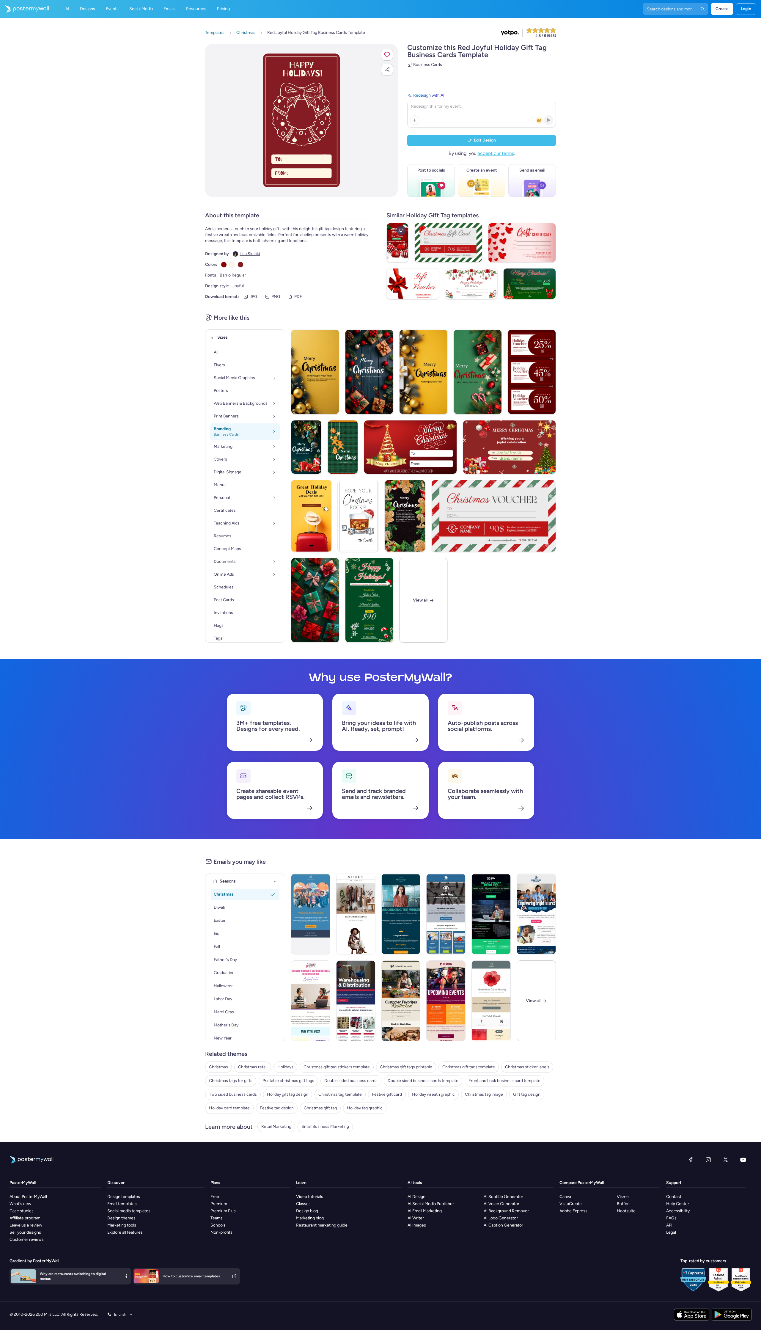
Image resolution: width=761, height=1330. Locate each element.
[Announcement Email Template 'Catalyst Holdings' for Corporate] (401, 914)
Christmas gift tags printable (406, 1067)
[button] (387, 55)
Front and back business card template (504, 1080)
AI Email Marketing (425, 1210)
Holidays (285, 1067)
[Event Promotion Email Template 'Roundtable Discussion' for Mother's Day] (310, 1000)
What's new (20, 1203)
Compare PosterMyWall (581, 1182)
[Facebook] (691, 1160)
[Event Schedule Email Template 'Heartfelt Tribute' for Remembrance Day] (491, 1000)
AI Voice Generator (501, 1203)
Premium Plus (223, 1210)
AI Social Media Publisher (431, 1203)
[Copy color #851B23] (240, 265)
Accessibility (678, 1210)
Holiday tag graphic (365, 1108)
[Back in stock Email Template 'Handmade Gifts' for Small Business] (401, 1000)
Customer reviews (27, 1239)
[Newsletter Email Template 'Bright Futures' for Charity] (536, 914)
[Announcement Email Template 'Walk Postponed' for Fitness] (310, 914)
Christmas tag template (340, 1094)
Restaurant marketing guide (322, 1225)
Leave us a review (26, 1225)
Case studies (22, 1210)
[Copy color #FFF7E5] (232, 265)
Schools (218, 1225)
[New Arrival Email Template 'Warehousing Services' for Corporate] (355, 1000)
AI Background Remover (506, 1210)
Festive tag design (277, 1108)
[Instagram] (708, 1160)
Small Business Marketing (325, 1126)
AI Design (416, 1196)
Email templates (122, 1203)
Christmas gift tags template (468, 1067)
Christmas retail (252, 1067)
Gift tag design (526, 1094)
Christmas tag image (484, 1094)
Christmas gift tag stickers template (337, 1067)
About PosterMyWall (28, 1196)
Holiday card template (229, 1108)
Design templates (123, 1196)
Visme (623, 1196)
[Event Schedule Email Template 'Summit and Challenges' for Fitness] (446, 1000)
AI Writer (416, 1218)
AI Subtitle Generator (503, 1196)
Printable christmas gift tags (288, 1080)
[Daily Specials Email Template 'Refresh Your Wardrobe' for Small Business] (355, 914)
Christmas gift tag (320, 1108)
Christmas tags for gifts (230, 1080)
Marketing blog (310, 1218)
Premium (218, 1203)
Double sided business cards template (423, 1080)
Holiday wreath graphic (433, 1094)
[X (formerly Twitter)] (726, 1160)
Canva (565, 1196)
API (669, 1225)
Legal (671, 1232)
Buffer (623, 1203)
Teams (216, 1218)
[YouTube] (743, 1160)
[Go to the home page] (24, 9)
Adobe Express (573, 1210)
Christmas (218, 1067)
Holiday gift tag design (287, 1094)
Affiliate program (25, 1218)
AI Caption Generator (503, 1225)
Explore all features (125, 1232)
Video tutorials (309, 1196)
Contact (673, 1196)
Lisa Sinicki (250, 253)
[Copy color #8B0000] (224, 265)
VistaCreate (570, 1203)
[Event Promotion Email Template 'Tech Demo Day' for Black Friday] (491, 914)
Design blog (307, 1210)
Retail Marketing (276, 1126)
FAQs (671, 1218)
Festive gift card (387, 1094)
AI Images (417, 1225)
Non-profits (221, 1232)
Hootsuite (626, 1210)
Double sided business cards (351, 1080)
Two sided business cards (233, 1094)
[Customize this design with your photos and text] (301, 120)
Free (214, 1196)
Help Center (677, 1203)
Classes (303, 1203)
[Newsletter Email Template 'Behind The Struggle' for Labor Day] (446, 914)
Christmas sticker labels (527, 1067)
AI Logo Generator (501, 1218)
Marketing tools (121, 1225)
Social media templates (128, 1210)
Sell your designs (25, 1232)
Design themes (121, 1218)
